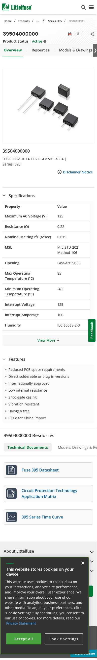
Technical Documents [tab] (27, 447)
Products (24, 21)
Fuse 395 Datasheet (40, 470)
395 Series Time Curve (42, 517)
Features (17, 359)
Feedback (92, 330)
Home (8, 21)
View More (46, 340)
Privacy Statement (21, 623)
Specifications (22, 195)
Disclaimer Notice (78, 172)
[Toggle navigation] (91, 6)
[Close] (82, 563)
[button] (48, 106)
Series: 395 (55, 21)
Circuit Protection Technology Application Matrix (49, 493)
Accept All (23, 638)
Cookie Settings (64, 638)
